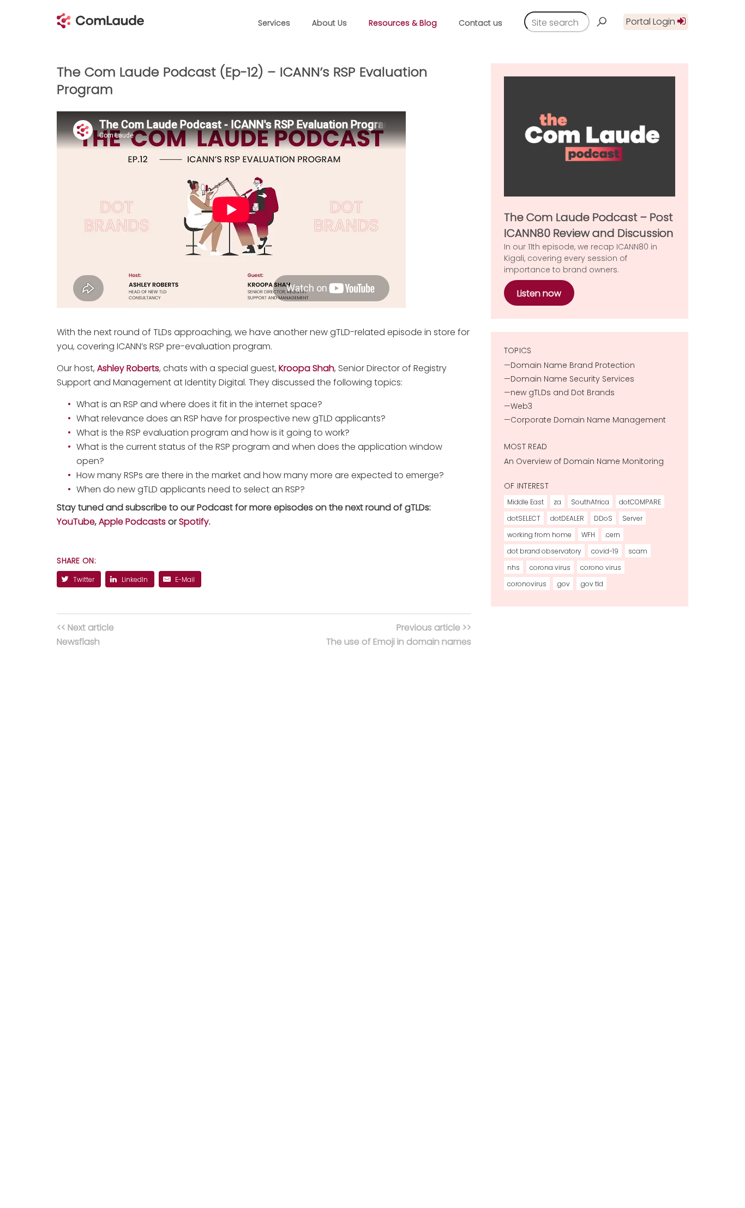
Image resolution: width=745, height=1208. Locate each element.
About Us (329, 22)
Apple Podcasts (132, 521)
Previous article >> (398, 634)
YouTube (76, 521)
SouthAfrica (590, 502)
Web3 (521, 406)
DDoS (603, 518)
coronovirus (526, 583)
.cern (612, 534)
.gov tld (591, 583)
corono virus (600, 567)
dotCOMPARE (640, 502)
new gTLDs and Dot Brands (562, 392)
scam (637, 551)
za (557, 502)
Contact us (480, 22)
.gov (563, 583)
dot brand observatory (544, 551)
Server (632, 518)
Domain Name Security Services (572, 378)
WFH (588, 534)
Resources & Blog (403, 22)
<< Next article (85, 634)
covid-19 (604, 551)
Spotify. (195, 521)
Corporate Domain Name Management (588, 419)
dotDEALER (567, 518)
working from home (539, 534)
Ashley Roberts (128, 368)
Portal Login (651, 21)
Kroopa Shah (306, 368)
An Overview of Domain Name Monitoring (584, 461)
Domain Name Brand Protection (572, 365)
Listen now (539, 293)
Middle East (525, 502)
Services (274, 22)
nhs (513, 567)
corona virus (550, 567)
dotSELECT (523, 518)
